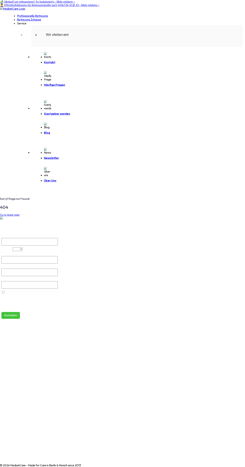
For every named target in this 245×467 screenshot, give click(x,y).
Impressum (6, 411)
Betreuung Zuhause (29, 19)
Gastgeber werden (57, 113)
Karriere (5, 385)
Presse (4, 391)
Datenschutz (8, 417)
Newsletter (51, 158)
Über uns (5, 348)
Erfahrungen (8, 379)
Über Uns (50, 180)
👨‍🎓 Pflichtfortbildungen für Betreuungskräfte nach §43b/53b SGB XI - (50, 5)
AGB (3, 405)
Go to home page (10, 214)
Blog (47, 132)
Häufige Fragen (54, 85)
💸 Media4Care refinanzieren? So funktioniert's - (37, 1)
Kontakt (49, 62)
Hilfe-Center (8, 342)
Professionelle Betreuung (32, 16)
